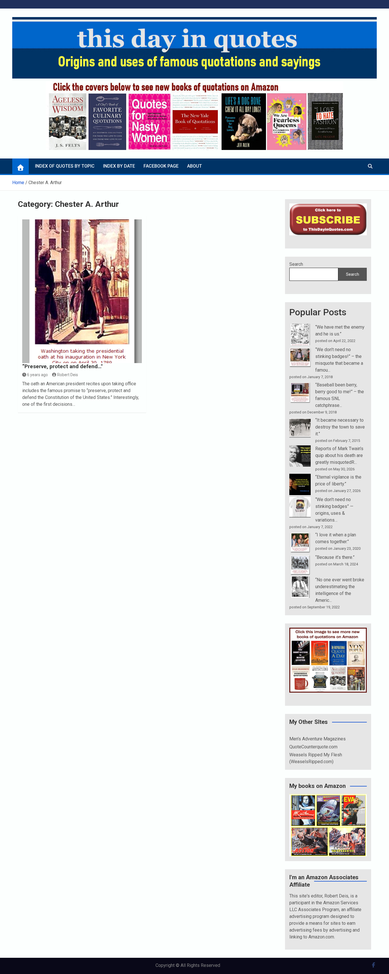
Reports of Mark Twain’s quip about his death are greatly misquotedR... (339, 455)
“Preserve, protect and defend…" (62, 366)
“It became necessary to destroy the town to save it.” (340, 426)
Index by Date (119, 166)
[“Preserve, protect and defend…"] (82, 291)
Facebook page (161, 166)
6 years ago (37, 374)
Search (296, 264)
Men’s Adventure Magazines (317, 739)
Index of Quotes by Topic (65, 166)
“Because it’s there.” (335, 557)
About (194, 166)
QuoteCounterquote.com (313, 746)
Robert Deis (67, 374)
